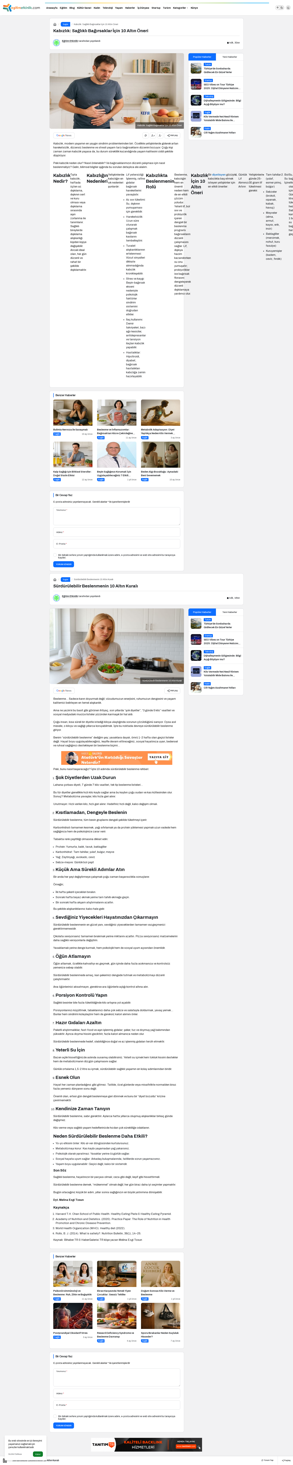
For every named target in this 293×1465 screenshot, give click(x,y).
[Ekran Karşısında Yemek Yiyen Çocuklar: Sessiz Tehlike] (116, 1281)
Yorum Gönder (63, 564)
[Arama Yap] (288, 7)
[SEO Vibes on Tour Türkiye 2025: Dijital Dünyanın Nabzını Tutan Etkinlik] (215, 84)
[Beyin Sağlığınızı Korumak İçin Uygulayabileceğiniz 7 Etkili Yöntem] (116, 461)
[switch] (279, 7)
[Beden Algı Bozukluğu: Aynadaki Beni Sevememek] (160, 461)
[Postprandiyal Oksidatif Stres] (72, 1323)
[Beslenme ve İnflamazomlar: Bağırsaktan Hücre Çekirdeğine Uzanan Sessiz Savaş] (116, 419)
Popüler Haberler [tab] (202, 57)
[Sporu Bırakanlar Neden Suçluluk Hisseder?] (160, 1323)
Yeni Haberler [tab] (229, 57)
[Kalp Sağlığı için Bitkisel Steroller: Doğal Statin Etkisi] (72, 461)
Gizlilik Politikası (15, 1454)
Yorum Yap (268, 1460)
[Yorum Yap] (146, 135)
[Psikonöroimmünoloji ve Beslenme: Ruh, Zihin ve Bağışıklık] (72, 1281)
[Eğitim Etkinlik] (21, 7)
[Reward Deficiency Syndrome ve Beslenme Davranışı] (116, 1323)
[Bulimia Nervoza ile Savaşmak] (72, 419)
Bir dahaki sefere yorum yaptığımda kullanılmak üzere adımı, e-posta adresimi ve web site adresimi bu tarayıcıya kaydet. (116, 556)
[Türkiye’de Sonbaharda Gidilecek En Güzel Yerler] (215, 68)
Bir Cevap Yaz (64, 495)
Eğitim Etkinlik (70, 41)
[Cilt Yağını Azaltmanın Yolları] (215, 132)
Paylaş (287, 1460)
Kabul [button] (37, 1454)
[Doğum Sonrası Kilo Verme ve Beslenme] (160, 1281)
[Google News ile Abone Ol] (64, 135)
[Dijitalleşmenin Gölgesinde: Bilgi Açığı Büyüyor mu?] (215, 100)
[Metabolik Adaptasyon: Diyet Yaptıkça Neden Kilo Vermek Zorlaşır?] (160, 419)
